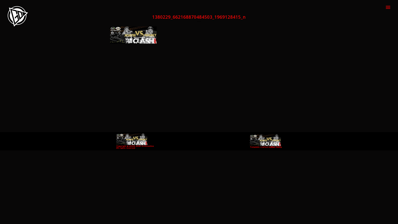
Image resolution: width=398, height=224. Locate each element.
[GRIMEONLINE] (18, 16)
